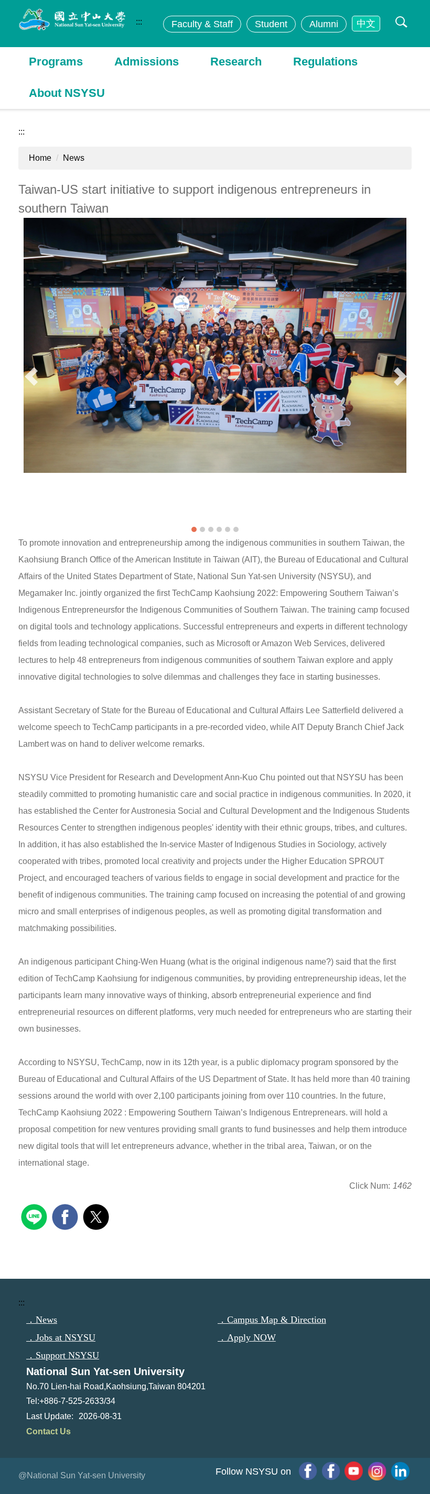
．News (41, 1319)
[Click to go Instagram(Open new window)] (377, 1471)
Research (236, 61)
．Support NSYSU (62, 1355)
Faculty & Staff (202, 24)
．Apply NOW (247, 1337)
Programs (56, 61)
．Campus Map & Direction (272, 1319)
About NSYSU (67, 92)
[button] (399, 23)
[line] (35, 1216)
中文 (366, 23)
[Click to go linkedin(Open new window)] (400, 1471)
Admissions (146, 61)
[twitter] (97, 1216)
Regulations (325, 61)
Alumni (323, 24)
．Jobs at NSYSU (60, 1337)
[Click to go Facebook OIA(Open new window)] (307, 1471)
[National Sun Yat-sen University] (86, 19)
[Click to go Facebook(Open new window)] (330, 1471)
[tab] (194, 529)
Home (40, 157)
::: (139, 21)
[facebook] (66, 1216)
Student (271, 24)
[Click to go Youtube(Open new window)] (354, 1471)
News (73, 157)
